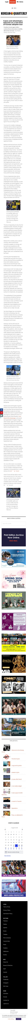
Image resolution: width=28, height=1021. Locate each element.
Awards (5, 972)
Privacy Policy (6, 910)
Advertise (5, 993)
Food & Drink (6, 941)
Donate (12, 2)
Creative (5, 948)
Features (5, 921)
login (6, 2)
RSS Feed (5, 986)
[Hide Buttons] (0, 417)
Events (5, 954)
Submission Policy (7, 913)
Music (4, 944)
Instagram (5, 983)
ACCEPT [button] (18, 1019)
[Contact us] (1, 415)
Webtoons (6, 951)
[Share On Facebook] (1, 409)
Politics (5, 924)
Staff (4, 968)
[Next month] (22, 829)
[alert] (13, 852)
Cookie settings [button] (11, 1019)
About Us (5, 962)
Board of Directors (8, 965)
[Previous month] (5, 829)
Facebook (5, 979)
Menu (15, 8)
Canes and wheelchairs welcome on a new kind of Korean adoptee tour (13, 22)
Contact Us (6, 1000)
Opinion (5, 927)
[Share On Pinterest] (1, 412)
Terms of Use (6, 906)
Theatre (5, 934)
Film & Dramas (7, 937)
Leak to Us (6, 1003)
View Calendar (7, 855)
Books (4, 931)
